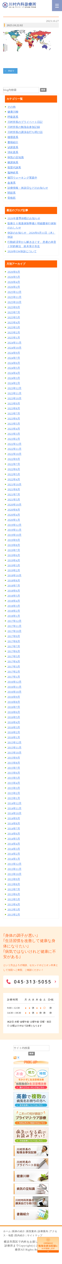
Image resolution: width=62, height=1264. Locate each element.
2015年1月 (13, 798)
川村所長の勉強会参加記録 (23, 127)
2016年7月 (13, 707)
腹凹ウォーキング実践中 (22, 177)
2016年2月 (13, 732)
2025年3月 (13, 327)
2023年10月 (14, 398)
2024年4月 (13, 373)
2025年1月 (13, 337)
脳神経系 (12, 172)
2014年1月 (13, 858)
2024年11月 (14, 342)
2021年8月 (13, 489)
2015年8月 (13, 762)
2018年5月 (13, 595)
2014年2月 (13, 853)
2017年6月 (13, 651)
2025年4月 (13, 322)
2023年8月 (13, 408)
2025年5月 (13, 317)
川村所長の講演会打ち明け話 (25, 132)
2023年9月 (13, 403)
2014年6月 (13, 833)
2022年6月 (13, 469)
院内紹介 (20, 1235)
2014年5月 (13, 838)
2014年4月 (13, 843)
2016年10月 (14, 691)
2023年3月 (13, 433)
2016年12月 (14, 681)
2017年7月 (13, 646)
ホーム (7, 1231)
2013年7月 (13, 889)
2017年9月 (13, 636)
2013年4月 (13, 904)
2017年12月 (14, 621)
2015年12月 (14, 742)
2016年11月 (14, 686)
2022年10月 (14, 454)
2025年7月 (13, 312)
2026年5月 (13, 276)
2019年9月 (13, 540)
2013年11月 (14, 869)
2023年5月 (13, 423)
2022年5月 (13, 474)
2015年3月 (13, 788)
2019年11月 (14, 529)
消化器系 (12, 152)
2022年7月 (13, 464)
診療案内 (43, 1231)
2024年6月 (13, 363)
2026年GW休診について (22, 251)
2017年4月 (13, 661)
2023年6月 (13, 418)
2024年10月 (14, 347)
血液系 (11, 182)
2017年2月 (13, 671)
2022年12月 (14, 444)
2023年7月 (13, 413)
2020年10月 (14, 504)
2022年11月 (14, 448)
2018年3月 (13, 605)
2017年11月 (14, 626)
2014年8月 (13, 823)
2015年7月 (13, 767)
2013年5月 (13, 899)
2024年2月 (13, 383)
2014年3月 (13, 848)
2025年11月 (14, 297)
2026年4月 (13, 282)
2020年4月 (13, 514)
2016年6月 (13, 712)
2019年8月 (13, 545)
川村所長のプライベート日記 (25, 122)
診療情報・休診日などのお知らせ (27, 187)
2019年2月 (13, 570)
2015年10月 (14, 752)
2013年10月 (14, 874)
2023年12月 (14, 388)
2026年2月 (13, 286)
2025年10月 (14, 302)
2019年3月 (13, 565)
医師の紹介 (18, 1231)
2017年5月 (13, 656)
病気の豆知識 (15, 157)
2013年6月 (13, 894)
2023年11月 (14, 393)
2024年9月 (13, 352)
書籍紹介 (12, 142)
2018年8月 (13, 580)
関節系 (11, 192)
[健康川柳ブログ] (31, 1180)
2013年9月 (13, 879)
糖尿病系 (12, 162)
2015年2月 (13, 793)
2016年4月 (13, 722)
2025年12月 (14, 292)
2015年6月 (13, 772)
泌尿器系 (12, 147)
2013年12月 (14, 863)
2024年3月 (13, 378)
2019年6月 (13, 555)
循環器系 (12, 137)
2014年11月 (14, 808)
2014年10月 (14, 813)
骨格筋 (11, 197)
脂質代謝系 (14, 167)
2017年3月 (13, 666)
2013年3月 (13, 909)
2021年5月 (13, 499)
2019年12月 (14, 524)
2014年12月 (14, 803)
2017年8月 (13, 641)
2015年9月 (13, 757)
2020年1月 (13, 519)
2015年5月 (13, 777)
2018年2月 (13, 610)
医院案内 (31, 1231)
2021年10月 (14, 484)
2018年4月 (13, 600)
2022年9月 (13, 459)
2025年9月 (13, 307)
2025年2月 (13, 332)
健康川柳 (12, 111)
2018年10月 (14, 575)
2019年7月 (13, 550)
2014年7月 (13, 828)
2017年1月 (13, 676)
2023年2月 (13, 438)
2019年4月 (13, 560)
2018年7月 (13, 585)
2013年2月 (13, 914)
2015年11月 (14, 747)
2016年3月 (13, 727)
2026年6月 (13, 271)
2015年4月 (13, 783)
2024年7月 (13, 357)
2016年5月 (13, 717)
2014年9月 (13, 818)
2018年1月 (13, 615)
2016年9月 (13, 696)
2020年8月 (13, 509)
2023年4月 (13, 428)
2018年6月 (13, 590)
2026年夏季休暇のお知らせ (23, 218)
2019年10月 (14, 534)
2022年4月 (13, 479)
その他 (11, 106)
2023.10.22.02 (15, 25)
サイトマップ (34, 1235)
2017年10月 (14, 631)
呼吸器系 (12, 116)
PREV (11, 71)
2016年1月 (13, 737)
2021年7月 (13, 494)
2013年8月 (13, 884)
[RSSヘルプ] (18, 1058)
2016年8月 (13, 702)
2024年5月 (13, 367)
